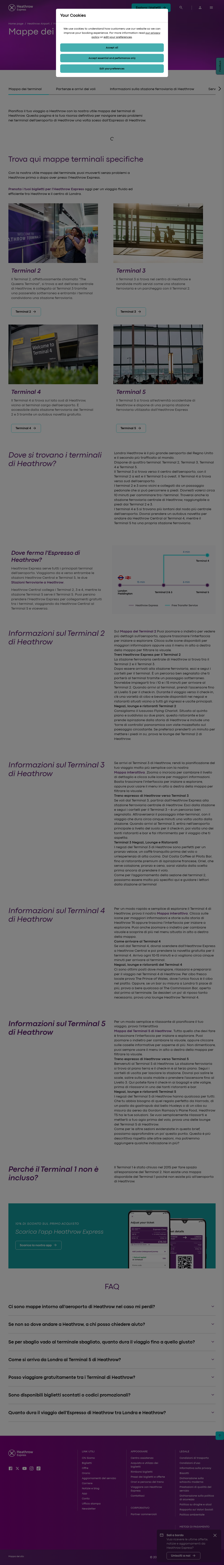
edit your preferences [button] (118, 37)
